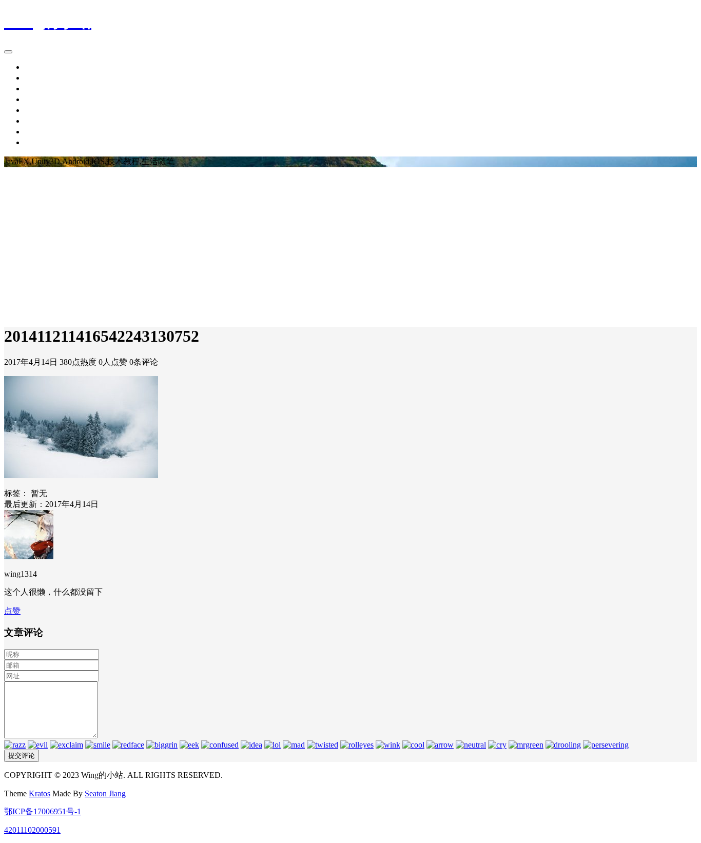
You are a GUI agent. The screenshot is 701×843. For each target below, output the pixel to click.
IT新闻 (37, 77)
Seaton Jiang (105, 793)
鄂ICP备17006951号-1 (42, 811)
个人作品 (41, 120)
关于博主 (41, 142)
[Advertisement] (350, 244)
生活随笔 (41, 99)
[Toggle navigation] (8, 51)
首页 (33, 67)
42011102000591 (32, 830)
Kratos (39, 793)
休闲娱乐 (41, 110)
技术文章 (41, 88)
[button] (12, 610)
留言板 (37, 131)
